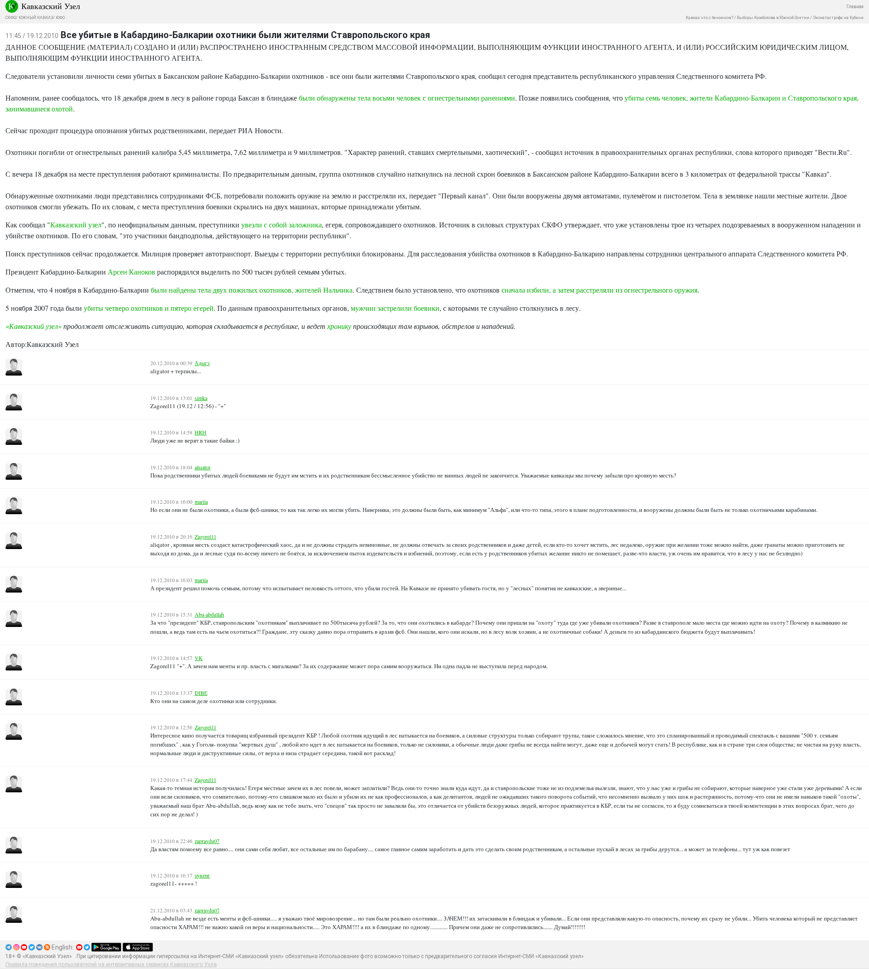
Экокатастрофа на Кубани (838, 17)
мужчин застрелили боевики (395, 308)
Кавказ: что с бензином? (709, 17)
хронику (339, 326)
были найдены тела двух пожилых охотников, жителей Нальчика (252, 289)
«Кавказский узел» (33, 326)
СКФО (10, 17)
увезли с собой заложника (281, 224)
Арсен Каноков (131, 271)
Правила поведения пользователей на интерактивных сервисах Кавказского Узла (111, 964)
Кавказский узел (75, 224)
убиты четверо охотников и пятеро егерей (149, 308)
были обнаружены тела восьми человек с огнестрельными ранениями (407, 97)
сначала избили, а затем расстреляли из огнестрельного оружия (599, 289)
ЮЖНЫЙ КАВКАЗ (36, 17)
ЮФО (60, 17)
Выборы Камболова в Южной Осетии (773, 17)
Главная (855, 6)
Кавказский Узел (50, 5)
